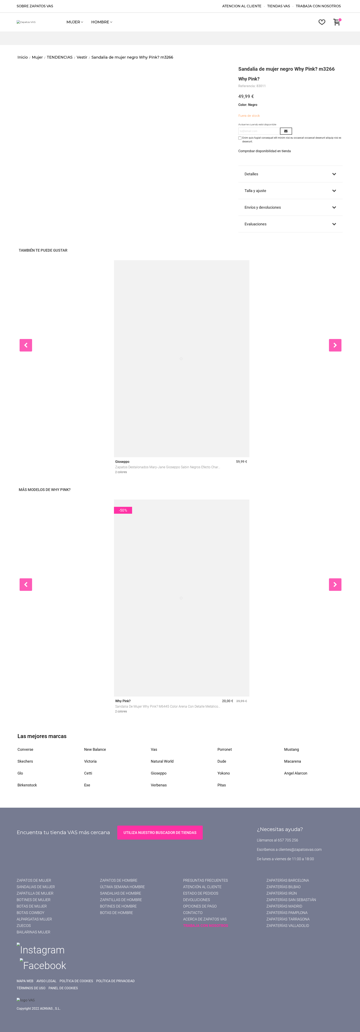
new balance (95, 749)
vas (154, 749)
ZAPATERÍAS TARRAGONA (288, 919)
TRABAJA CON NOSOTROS (205, 925)
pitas (222, 785)
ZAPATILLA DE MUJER (35, 893)
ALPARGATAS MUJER (34, 919)
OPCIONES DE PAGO (200, 906)
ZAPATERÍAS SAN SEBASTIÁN (291, 900)
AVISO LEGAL (46, 981)
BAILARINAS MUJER (33, 932)
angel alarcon (295, 773)
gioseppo (158, 773)
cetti (88, 773)
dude (222, 761)
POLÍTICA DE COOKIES (76, 981)
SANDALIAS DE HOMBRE (120, 893)
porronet (225, 749)
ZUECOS (24, 925)
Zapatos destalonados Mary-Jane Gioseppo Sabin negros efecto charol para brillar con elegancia (168, 467)
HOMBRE (100, 22)
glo (20, 773)
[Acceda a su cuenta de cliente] (312, 22)
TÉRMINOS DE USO (31, 988)
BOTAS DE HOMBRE (116, 912)
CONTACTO (192, 912)
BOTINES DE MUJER (33, 900)
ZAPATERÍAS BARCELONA (287, 880)
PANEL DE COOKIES (63, 988)
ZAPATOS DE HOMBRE (118, 880)
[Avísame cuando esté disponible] (286, 131)
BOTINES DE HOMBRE (118, 906)
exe (87, 785)
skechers (25, 761)
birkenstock (27, 785)
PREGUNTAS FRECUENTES (205, 880)
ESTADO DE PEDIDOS (200, 893)
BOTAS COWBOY (30, 912)
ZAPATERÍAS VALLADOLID (287, 925)
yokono (224, 773)
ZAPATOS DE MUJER (34, 880)
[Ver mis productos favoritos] (323, 22)
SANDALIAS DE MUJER (36, 887)
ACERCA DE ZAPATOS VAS (205, 919)
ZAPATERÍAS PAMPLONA (287, 912)
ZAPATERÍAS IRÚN (281, 893)
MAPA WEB (25, 981)
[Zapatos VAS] (39, 22)
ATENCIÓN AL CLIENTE (202, 887)
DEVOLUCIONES (196, 900)
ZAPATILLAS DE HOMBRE (121, 900)
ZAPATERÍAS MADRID (284, 906)
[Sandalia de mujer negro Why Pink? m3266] (45, 67)
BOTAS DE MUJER (32, 906)
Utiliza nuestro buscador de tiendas (160, 832)
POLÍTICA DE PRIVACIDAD (115, 981)
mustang (291, 749)
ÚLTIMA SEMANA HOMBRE (122, 887)
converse (25, 749)
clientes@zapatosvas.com (300, 849)
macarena (292, 761)
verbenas (159, 785)
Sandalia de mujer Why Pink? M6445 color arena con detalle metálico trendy (166, 706)
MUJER (73, 22)
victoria (90, 761)
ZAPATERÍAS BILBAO (283, 887)
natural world (162, 761)
